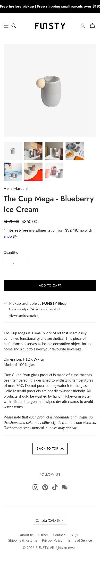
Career (43, 535)
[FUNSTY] (50, 25)
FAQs (74, 535)
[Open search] (13, 25)
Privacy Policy (52, 540)
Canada (48, 520)
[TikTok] (55, 487)
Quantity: (11, 252)
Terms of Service (79, 540)
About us (26, 535)
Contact (59, 535)
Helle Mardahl (16, 188)
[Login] (82, 25)
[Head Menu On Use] (6, 25)
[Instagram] (35, 487)
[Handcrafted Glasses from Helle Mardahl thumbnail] (33, 151)
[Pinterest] (45, 487)
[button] (50, 448)
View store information (23, 315)
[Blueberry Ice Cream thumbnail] (54, 151)
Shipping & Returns (22, 540)
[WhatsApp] (64, 487)
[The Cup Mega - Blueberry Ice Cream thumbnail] (13, 151)
